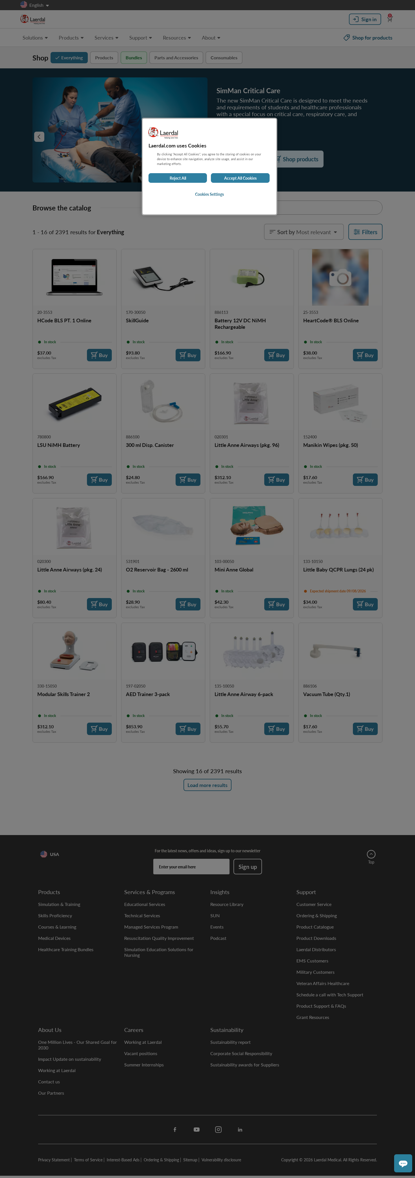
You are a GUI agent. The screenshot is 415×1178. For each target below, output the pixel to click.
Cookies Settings (209, 194)
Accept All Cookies (240, 178)
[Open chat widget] (403, 1163)
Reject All (178, 178)
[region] (209, 166)
